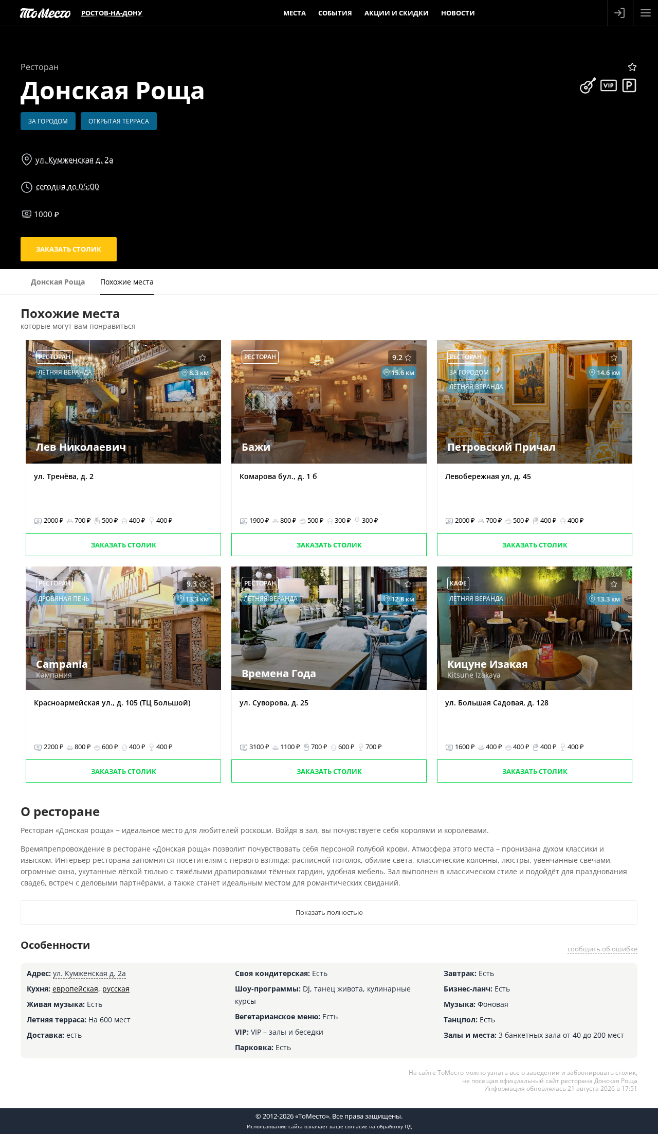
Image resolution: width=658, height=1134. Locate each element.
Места (294, 12)
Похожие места (127, 282)
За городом (48, 121)
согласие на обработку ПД (378, 1126)
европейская (75, 989)
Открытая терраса (118, 121)
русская (116, 989)
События (335, 12)
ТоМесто (45, 13)
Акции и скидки (396, 12)
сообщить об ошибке (602, 948)
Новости (458, 12)
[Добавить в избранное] (632, 67)
